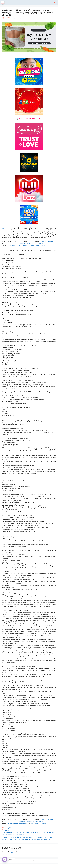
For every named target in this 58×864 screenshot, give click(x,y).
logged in (13, 852)
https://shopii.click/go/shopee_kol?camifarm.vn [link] (31, 243)
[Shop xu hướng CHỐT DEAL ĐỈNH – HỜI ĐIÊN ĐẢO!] (3, 2)
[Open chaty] (4, 859)
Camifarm (4, 228)
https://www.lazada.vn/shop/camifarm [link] (17, 245)
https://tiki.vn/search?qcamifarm (38, 245)
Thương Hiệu (8, 828)
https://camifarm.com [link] (47, 241)
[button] (51, 2)
